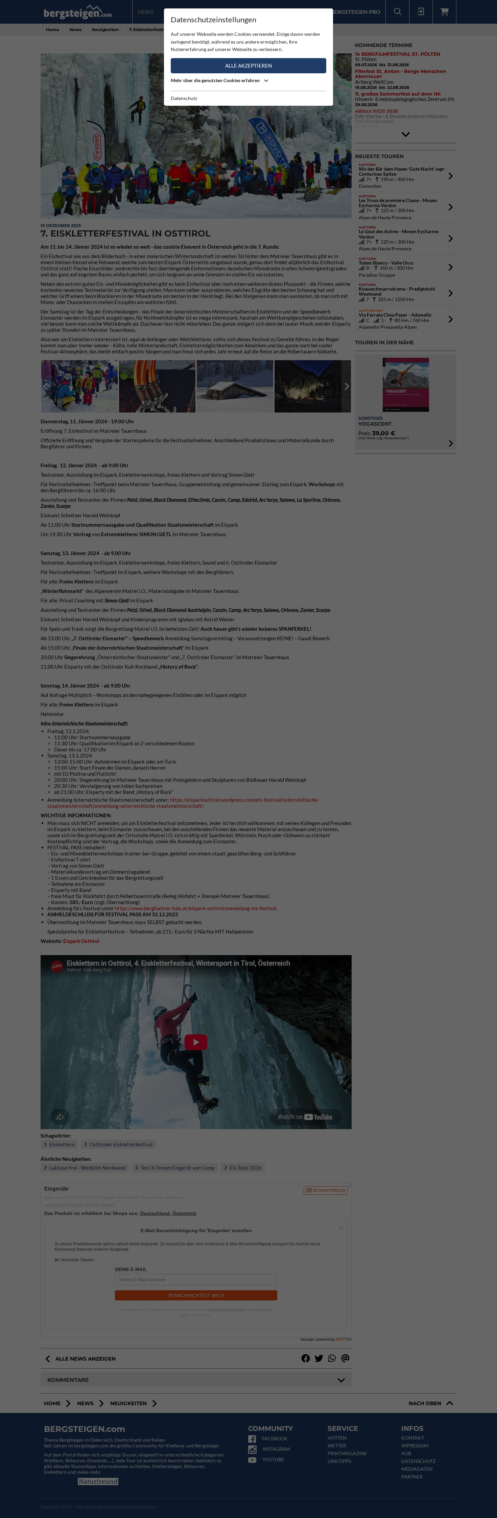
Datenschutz (184, 98)
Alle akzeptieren (248, 66)
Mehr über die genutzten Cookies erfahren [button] (216, 80)
